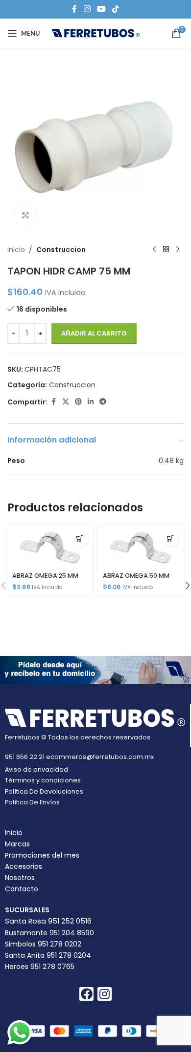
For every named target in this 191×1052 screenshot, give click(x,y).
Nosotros (20, 878)
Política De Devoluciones (44, 791)
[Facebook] (86, 994)
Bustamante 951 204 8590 (49, 933)
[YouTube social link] (101, 9)
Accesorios (23, 866)
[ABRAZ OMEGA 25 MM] (50, 546)
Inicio (16, 249)
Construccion (61, 249)
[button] (79, 538)
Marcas (17, 844)
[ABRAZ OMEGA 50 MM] (141, 546)
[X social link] (65, 401)
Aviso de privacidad (36, 769)
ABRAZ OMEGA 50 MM (136, 575)
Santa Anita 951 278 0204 (48, 955)
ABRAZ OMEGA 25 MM (45, 575)
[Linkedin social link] (90, 401)
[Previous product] (154, 249)
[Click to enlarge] (26, 216)
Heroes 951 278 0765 (39, 966)
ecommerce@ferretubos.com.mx (100, 757)
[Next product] (178, 249)
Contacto (21, 889)
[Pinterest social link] (78, 401)
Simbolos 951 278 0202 (43, 944)
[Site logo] (96, 33)
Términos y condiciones (43, 780)
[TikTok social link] (115, 9)
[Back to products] (166, 249)
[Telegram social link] (102, 401)
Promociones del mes (42, 855)
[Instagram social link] (87, 9)
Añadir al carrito (94, 333)
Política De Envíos (32, 802)
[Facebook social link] (74, 9)
